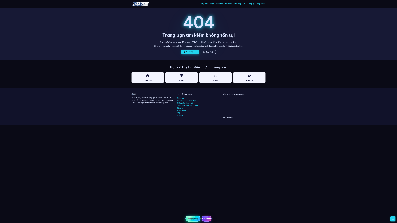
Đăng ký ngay (193, 219)
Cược (212, 4)
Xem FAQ (209, 52)
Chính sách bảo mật (185, 103)
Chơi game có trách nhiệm (187, 105)
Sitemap (180, 115)
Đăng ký (251, 4)
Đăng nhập (260, 4)
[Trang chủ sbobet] (134, 94)
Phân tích (219, 4)
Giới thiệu (180, 98)
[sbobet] (140, 4)
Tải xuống (237, 4)
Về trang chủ (191, 52)
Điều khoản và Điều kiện (186, 101)
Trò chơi (228, 4)
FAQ (244, 4)
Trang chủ (204, 4)
